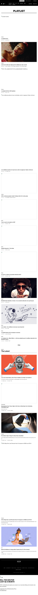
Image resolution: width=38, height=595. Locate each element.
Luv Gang (7, 328)
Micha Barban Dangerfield (15, 66)
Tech (18, 3)
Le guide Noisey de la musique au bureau (10, 332)
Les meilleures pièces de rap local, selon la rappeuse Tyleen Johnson (17, 169)
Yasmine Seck (8, 171)
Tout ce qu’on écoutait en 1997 (8, 222)
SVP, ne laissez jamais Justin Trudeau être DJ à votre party (14, 196)
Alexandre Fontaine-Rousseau (10, 197)
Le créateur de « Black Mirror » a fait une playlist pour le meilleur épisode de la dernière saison (19, 339)
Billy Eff (7, 92)
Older (19, 345)
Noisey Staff (8, 223)
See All (2, 349)
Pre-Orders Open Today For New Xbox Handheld (12, 435)
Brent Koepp (10, 524)
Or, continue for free (3, 590)
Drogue (2, 89)
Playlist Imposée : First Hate (7, 248)
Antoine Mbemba (24, 66)
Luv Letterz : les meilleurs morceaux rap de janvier (12, 326)
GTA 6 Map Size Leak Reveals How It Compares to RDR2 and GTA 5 (16, 519)
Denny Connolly (10, 440)
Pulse (13, 3)
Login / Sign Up (18, 569)
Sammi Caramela (10, 410)
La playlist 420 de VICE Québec (8, 91)
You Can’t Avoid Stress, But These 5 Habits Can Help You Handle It (16, 377)
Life (16, 3)
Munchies (21, 3)
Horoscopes (3, 404)
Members (14, 4)
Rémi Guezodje (8, 66)
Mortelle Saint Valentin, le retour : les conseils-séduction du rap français (17, 300)
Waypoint (10, 4)
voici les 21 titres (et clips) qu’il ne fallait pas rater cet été (14, 64)
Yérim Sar (7, 302)
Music (25, 3)
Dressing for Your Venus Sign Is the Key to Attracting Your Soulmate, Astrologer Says (16, 407)
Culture (2, 36)
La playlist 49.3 (4, 38)
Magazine (10, 3)
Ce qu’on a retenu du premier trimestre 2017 (11, 274)
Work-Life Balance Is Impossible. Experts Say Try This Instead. (15, 549)
